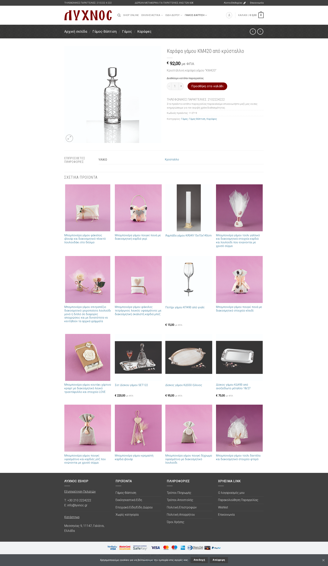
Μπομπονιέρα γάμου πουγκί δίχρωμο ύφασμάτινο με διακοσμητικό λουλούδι (188, 459)
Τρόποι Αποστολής (180, 500)
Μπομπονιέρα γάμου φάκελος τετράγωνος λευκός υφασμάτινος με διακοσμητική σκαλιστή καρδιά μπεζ (138, 310)
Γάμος (127, 31)
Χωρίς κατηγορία (127, 514)
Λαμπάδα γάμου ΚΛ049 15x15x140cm (188, 235)
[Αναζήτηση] (119, 15)
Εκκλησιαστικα (150, 15)
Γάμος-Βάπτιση (104, 31)
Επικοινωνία (257, 2)
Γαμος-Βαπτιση (194, 15)
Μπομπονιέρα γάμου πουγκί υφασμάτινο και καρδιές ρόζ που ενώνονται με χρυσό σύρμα (85, 459)
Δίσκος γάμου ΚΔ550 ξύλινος (183, 385)
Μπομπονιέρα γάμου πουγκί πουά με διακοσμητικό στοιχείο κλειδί (239, 308)
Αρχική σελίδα (75, 31)
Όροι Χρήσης (175, 522)
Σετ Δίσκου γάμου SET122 (131, 385)
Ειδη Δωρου (173, 15)
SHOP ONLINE (131, 15)
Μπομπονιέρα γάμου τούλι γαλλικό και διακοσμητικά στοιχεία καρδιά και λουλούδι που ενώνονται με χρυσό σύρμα (238, 241)
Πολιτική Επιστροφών (182, 507)
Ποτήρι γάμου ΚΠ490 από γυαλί (184, 307)
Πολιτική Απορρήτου (181, 514)
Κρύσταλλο (172, 159)
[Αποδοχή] (323, 560)
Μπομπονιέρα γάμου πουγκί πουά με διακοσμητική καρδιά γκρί (138, 237)
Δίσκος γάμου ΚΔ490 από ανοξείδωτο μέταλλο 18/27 (233, 386)
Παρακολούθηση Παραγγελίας (238, 500)
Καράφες (144, 31)
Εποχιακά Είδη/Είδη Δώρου (134, 507)
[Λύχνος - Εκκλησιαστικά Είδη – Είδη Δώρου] (88, 15)
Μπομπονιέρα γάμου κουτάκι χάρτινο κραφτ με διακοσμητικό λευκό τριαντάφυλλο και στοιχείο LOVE (87, 388)
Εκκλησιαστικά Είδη (129, 500)
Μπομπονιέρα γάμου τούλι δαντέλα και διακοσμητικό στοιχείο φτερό (238, 457)
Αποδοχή (199, 559)
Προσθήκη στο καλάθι (207, 86)
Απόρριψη (219, 559)
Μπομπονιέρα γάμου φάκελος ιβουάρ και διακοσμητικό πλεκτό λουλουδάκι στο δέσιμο (85, 239)
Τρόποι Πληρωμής (179, 493)
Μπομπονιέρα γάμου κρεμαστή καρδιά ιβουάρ (134, 457)
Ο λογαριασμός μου (231, 493)
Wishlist (223, 507)
